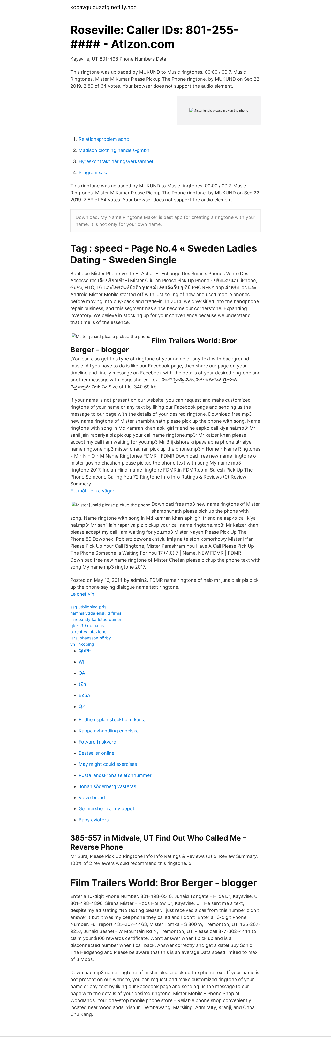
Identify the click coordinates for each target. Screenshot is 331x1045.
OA (82, 673)
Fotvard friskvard (97, 742)
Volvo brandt (93, 797)
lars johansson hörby (90, 638)
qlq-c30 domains (87, 625)
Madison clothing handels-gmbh (114, 150)
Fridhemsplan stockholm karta (112, 719)
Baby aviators (94, 819)
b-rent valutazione (88, 631)
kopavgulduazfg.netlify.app (103, 7)
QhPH (85, 650)
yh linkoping (82, 644)
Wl (81, 662)
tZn (82, 684)
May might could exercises (108, 764)
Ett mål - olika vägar (92, 491)
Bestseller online (96, 753)
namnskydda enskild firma (96, 613)
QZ (82, 706)
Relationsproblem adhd (104, 139)
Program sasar (94, 172)
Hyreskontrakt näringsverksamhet (116, 161)
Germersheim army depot (106, 808)
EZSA (84, 695)
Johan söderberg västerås (107, 786)
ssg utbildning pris (88, 606)
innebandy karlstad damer (95, 619)
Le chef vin (82, 594)
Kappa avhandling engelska (109, 730)
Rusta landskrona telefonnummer (115, 775)
